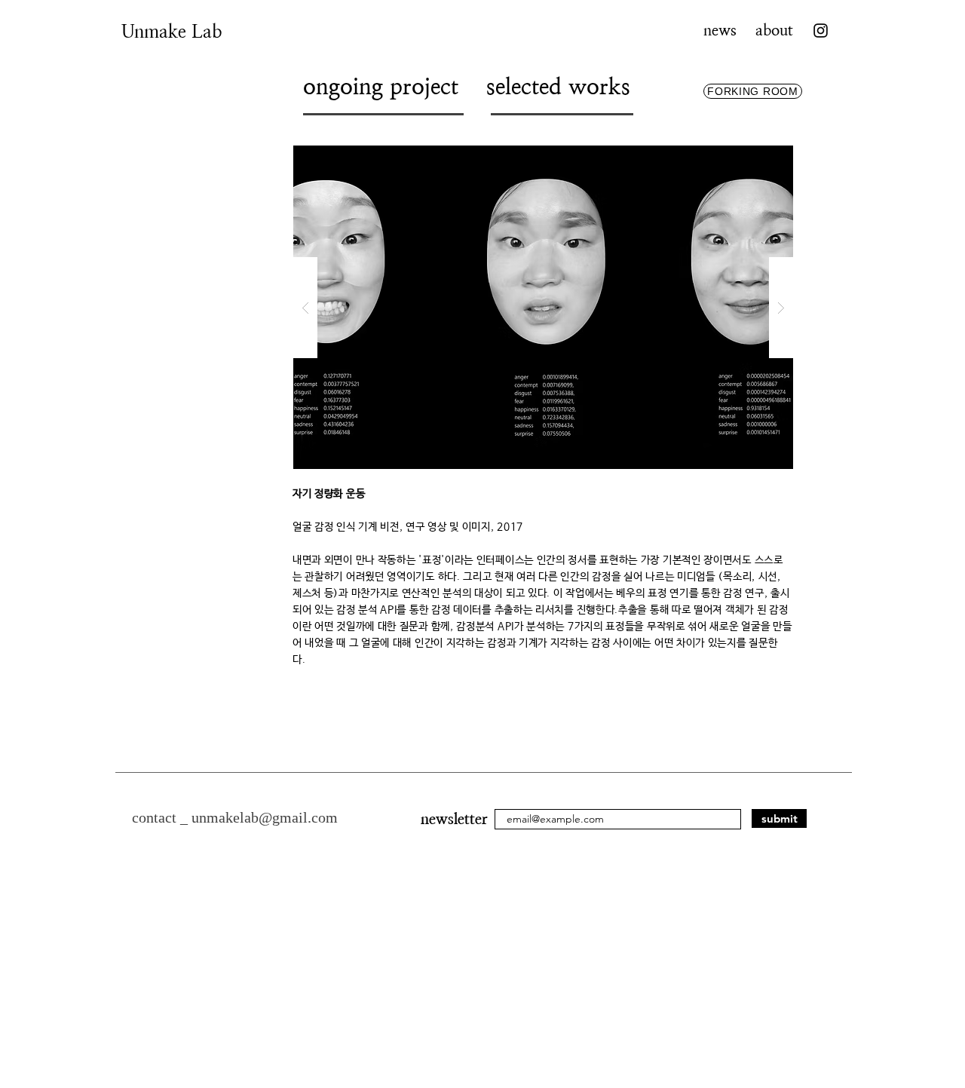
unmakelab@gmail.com (264, 817)
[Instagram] (820, 30)
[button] (543, 307)
